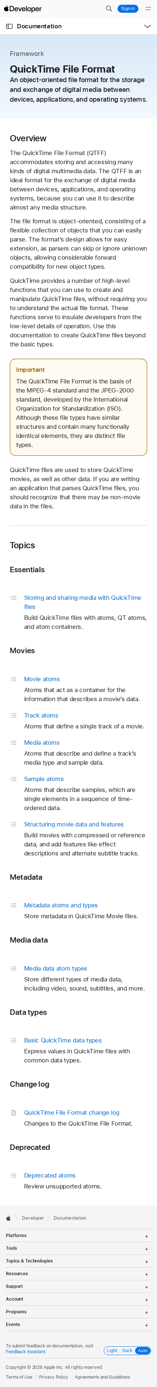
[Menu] (148, 8)
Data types (28, 1012)
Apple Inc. (54, 1367)
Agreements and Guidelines (102, 1377)
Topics (22, 545)
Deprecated (30, 1147)
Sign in (128, 8)
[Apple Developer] (22, 8)
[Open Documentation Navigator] (9, 26)
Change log (29, 1084)
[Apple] (10, 1218)
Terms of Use (19, 1377)
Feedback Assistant (25, 1351)
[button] (109, 8)
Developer (33, 1218)
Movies (22, 650)
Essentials (27, 569)
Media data (29, 939)
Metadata (26, 877)
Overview (28, 138)
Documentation (39, 26)
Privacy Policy (53, 1377)
